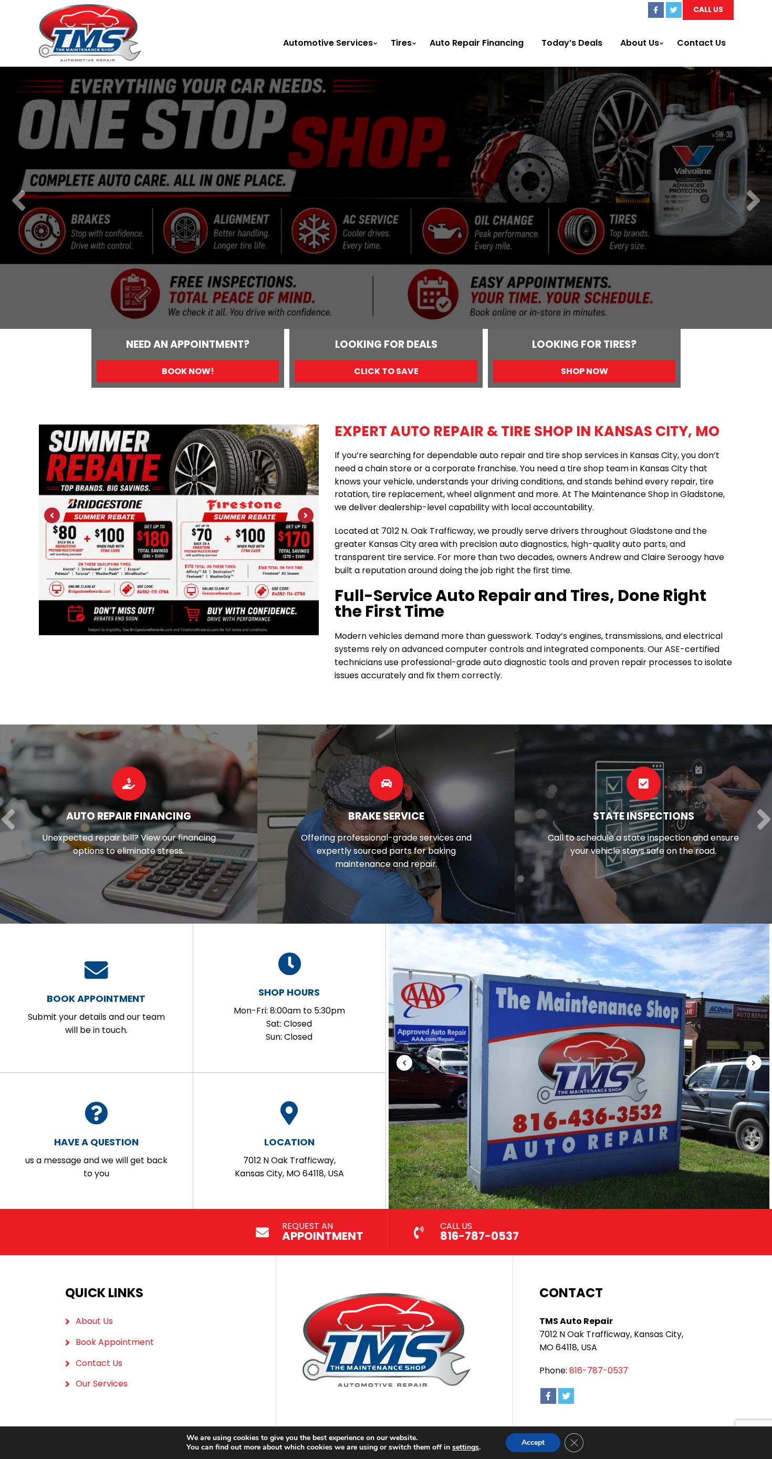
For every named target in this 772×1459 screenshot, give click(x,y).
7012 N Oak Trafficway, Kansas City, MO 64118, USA (289, 1157)
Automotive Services (328, 43)
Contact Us (701, 43)
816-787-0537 (598, 1370)
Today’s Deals (571, 43)
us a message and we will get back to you (96, 1157)
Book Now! (188, 371)
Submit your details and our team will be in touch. (96, 1014)
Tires (401, 43)
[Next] (753, 201)
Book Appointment (115, 1342)
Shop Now (584, 371)
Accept (533, 1442)
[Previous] (19, 201)
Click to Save (386, 371)
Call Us (708, 10)
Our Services (102, 1384)
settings (465, 1447)
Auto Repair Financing (477, 43)
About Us (639, 43)
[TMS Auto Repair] (90, 10)
